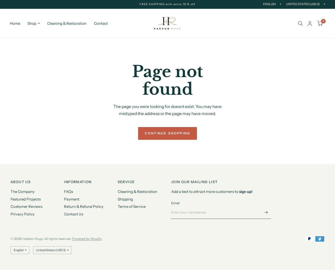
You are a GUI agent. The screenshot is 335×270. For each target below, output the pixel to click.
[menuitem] (17, 23)
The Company (23, 191)
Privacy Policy (23, 214)
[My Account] (310, 23)
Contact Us (73, 214)
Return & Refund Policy (83, 206)
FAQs (68, 191)
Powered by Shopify (87, 239)
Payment (71, 199)
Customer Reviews (26, 206)
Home (15, 23)
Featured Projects (26, 199)
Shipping (125, 199)
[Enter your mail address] (266, 212)
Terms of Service (132, 206)
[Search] (300, 23)
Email (175, 203)
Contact (101, 23)
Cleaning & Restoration (67, 23)
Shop (31, 23)
